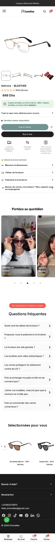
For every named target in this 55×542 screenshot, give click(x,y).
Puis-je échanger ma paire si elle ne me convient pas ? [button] (24, 379)
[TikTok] (15, 515)
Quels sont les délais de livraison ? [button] (22, 325)
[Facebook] (3, 515)
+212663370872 (9, 504)
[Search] (44, 11)
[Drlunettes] (27, 11)
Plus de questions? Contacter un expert (27, 306)
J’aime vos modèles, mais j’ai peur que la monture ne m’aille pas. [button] (25, 392)
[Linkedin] (32, 515)
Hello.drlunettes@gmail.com (15, 508)
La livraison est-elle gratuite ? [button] (19, 347)
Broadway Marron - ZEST (19, 462)
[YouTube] (21, 515)
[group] (27, 43)
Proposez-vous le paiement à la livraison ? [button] (25, 336)
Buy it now (27, 134)
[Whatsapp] (38, 515)
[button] (27, 113)
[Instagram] (9, 515)
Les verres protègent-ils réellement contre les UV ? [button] (22, 367)
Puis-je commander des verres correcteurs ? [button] (20, 405)
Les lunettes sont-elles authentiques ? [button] (24, 356)
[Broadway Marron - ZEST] (19, 446)
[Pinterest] (26, 515)
